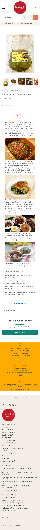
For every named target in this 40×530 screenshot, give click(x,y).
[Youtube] (6, 405)
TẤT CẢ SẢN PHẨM (8, 424)
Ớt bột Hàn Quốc (7, 435)
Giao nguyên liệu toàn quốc (11, 490)
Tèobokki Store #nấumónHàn (11, 466)
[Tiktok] (16, 405)
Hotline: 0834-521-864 (9, 510)
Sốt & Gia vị (6, 445)
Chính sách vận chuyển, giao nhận (13, 505)
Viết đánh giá (20, 332)
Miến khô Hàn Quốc (8, 440)
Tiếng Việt (5, 518)
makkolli (22, 240)
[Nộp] (35, 17)
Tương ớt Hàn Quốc (8, 432)
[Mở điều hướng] (3, 8)
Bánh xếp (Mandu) (8, 453)
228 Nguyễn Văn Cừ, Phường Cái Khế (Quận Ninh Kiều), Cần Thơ (18, 487)
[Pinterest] (13, 405)
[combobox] (12, 17)
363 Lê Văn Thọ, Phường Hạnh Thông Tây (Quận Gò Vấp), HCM (19, 478)
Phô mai (4, 450)
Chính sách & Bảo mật (9, 495)
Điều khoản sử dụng (8, 497)
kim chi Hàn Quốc (24, 161)
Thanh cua (5, 456)
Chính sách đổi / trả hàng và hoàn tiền (15, 503)
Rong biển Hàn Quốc (9, 443)
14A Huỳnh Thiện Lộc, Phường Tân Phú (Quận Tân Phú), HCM (18, 473)
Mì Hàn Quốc (6, 437)
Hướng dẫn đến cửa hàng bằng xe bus (15, 508)
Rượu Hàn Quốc (7, 458)
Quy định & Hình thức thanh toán (13, 500)
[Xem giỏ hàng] (35, 8)
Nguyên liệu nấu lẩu (8, 461)
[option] (5, 82)
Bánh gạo (5, 427)
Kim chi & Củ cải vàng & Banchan (13, 448)
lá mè (12, 122)
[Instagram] (10, 405)
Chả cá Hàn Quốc (8, 430)
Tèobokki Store (18, 525)
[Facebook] (3, 405)
